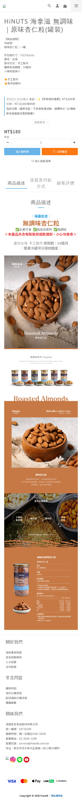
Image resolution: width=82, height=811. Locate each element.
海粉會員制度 (14, 652)
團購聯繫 (11, 703)
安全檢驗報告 (14, 657)
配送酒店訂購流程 (16, 698)
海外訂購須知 (14, 693)
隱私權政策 (57, 795)
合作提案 (11, 667)
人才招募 (11, 662)
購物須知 (11, 688)
